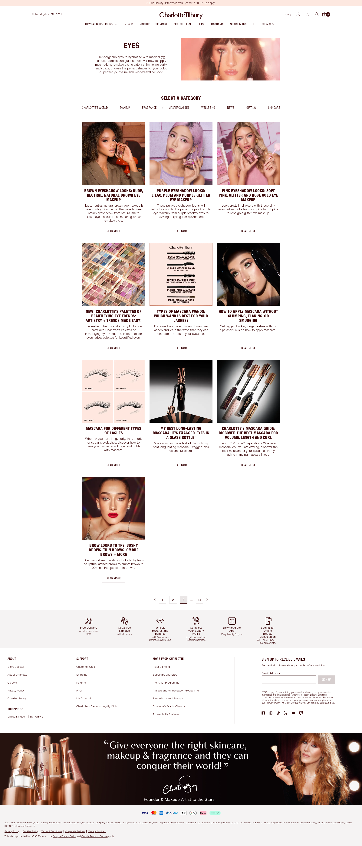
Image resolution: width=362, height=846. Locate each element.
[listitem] (102, 25)
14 (199, 599)
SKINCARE (274, 107)
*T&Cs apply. (268, 692)
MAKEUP (125, 107)
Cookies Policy (17, 698)
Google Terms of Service (94, 836)
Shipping (81, 674)
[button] (316, 14)
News (230, 107)
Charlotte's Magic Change (169, 706)
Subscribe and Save (165, 674)
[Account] (298, 14)
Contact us (30, 826)
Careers (12, 682)
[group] (91, 629)
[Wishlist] (307, 14)
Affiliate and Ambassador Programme (176, 690)
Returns (81, 682)
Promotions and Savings (168, 698)
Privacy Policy (16, 690)
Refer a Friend (161, 666)
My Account (83, 698)
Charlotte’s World (95, 107)
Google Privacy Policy (64, 836)
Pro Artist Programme (166, 682)
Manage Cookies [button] (97, 831)
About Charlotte (17, 674)
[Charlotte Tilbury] (181, 14)
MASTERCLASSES (179, 107)
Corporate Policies (75, 831)
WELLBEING (208, 107)
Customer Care (85, 666)
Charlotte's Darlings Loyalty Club (96, 706)
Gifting (251, 107)
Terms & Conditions (51, 831)
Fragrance (149, 107)
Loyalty (288, 14)
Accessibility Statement (167, 714)
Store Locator (16, 666)
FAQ (79, 690)
